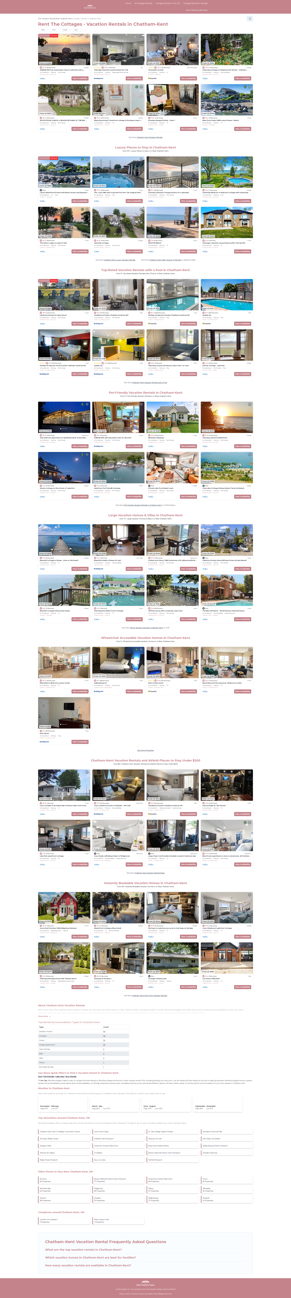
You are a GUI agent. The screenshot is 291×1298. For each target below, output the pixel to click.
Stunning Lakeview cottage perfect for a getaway (168, 192)
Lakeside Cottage (101, 243)
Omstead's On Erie (155, 70)
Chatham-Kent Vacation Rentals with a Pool (149, 383)
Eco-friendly (71, 1077)
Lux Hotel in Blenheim (211, 978)
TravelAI (150, 1294)
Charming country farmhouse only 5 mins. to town (168, 365)
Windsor (150, 74)
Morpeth (53, 983)
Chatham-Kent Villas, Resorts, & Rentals (165, 260)
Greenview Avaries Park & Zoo (106, 1146)
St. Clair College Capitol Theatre (160, 1132)
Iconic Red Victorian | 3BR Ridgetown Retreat (58, 928)
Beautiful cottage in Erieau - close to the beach (59, 560)
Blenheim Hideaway (156, 438)
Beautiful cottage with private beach (55, 611)
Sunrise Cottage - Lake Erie (213, 365)
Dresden (161, 125)
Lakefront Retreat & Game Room (53, 315)
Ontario (42, 247)
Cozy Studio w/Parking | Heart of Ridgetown (112, 856)
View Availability (80, 78)
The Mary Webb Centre (49, 1139)
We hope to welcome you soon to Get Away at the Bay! (170, 928)
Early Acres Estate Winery (158, 1146)
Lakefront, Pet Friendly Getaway (107, 488)
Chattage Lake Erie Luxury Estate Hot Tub (111, 70)
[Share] (250, 18)
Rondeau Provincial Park (212, 1132)
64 (104, 1031)
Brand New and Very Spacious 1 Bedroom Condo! (222, 683)
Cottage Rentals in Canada (195, 3)
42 (104, 1036)
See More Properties (145, 750)
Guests (65, 30)
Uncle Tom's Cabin (101, 1132)
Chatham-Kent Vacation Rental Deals (149, 873)
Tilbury (107, 197)
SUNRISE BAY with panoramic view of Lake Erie (112, 438)
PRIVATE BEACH (154, 243)
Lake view (60, 1077)
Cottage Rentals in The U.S (168, 3)
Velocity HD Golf (154, 1139)
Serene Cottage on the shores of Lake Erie (57, 488)
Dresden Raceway (210, 1153)
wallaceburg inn (100, 683)
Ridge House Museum (49, 1160)
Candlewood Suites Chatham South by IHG (111, 315)
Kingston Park (45, 1146)
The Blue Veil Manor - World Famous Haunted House (223, 611)
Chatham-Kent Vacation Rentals (149, 137)
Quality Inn (206, 315)
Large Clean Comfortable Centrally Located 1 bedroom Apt (172, 856)
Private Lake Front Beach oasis (160, 488)
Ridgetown (108, 860)
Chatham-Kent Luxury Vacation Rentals (119, 260)
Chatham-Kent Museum (104, 1139)
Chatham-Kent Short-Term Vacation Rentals (149, 996)
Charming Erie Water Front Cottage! (108, 611)
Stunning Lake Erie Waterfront (214, 438)
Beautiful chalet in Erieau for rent (107, 560)
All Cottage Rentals (143, 3)
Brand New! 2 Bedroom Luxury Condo (55, 683)
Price (53, 30)
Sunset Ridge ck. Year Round (214, 805)
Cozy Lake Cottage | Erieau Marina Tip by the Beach (223, 488)
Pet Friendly (49, 1077)
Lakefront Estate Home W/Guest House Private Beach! (224, 560)
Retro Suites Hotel (155, 683)
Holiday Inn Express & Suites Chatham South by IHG (169, 315)
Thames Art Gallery (47, 1153)
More (76, 30)
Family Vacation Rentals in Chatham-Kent (146, 628)
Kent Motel (44, 733)
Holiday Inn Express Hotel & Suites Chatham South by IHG (63, 365)
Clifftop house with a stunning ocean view (165, 611)
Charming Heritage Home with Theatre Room (58, 978)
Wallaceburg (108, 687)
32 (104, 1040)
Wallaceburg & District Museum (215, 1146)
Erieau (215, 370)
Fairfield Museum (155, 1160)
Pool (40, 1077)
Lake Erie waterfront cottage (52, 856)
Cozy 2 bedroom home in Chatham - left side (112, 805)
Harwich (215, 74)
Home (128, 3)
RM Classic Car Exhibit (211, 1139)
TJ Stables (98, 1153)
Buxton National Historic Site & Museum (164, 1153)
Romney (53, 74)
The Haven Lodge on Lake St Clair (53, 243)
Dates (43, 30)
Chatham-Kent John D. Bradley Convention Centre (60, 1132)
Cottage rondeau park (157, 978)
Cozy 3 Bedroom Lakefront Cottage (217, 928)
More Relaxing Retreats (196, 10)
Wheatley (158, 74)
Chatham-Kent (44, 74)
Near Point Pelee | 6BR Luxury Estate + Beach (220, 120)
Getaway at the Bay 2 (102, 978)
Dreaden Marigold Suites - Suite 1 (161, 120)
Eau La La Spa (99, 1160)
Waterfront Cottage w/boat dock (107, 928)
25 (104, 1045)
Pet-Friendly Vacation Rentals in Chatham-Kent (143, 505)
